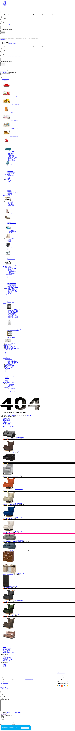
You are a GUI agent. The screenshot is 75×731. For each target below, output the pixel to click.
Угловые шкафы (11, 204)
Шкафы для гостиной (12, 283)
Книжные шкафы (11, 205)
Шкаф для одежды (11, 207)
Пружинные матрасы (9, 357)
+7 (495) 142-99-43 (60, 671)
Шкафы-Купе (17, 309)
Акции (4, 6)
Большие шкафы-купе (12, 313)
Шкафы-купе (10, 202)
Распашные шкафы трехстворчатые (15, 327)
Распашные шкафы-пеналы (13, 325)
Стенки (12, 255)
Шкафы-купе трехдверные (13, 312)
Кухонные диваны (11, 275)
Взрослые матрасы (9, 354)
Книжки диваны (11, 154)
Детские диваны (11, 156)
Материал (7, 179)
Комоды (12, 247)
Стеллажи (13, 213)
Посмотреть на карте (29, 679)
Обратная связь (3, 687)
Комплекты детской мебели (13, 295)
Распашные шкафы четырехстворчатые (15, 329)
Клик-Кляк (10, 194)
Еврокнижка (10, 187)
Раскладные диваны (12, 158)
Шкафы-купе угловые (12, 314)
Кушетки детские (11, 302)
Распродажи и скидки (7, 658)
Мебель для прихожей (9, 288)
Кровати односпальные (10, 346)
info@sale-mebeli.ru (4, 72)
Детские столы (10, 301)
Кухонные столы (11, 280)
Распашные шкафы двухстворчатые (15, 326)
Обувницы (10, 240)
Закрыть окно (3, 39)
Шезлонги (7, 371)
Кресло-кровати (11, 166)
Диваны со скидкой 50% (12, 375)
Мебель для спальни (9, 267)
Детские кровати (11, 297)
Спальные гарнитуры (12, 220)
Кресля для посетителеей (13, 361)
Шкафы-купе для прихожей (13, 316)
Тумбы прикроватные (12, 231)
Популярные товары (7, 657)
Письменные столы (9, 367)
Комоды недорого (11, 249)
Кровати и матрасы (14, 120)
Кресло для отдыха (11, 388)
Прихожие (13, 238)
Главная (4, 1)
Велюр (9, 181)
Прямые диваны (11, 152)
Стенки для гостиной (12, 284)
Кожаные (9, 183)
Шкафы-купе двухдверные (13, 311)
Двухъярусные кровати (9, 350)
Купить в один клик (5, 713)
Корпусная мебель (14, 96)
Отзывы (4, 2)
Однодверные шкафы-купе (13, 310)
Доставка (5, 5)
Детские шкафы (11, 299)
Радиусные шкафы (11, 337)
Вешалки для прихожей (12, 291)
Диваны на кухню (11, 160)
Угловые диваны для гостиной (14, 287)
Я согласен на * (11, 712)
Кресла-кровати (11, 270)
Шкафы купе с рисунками (13, 317)
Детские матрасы (8, 353)
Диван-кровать (10, 175)
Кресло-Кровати (11, 389)
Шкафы (12, 112)
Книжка (9, 189)
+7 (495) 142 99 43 (4, 688)
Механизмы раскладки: (9, 185)
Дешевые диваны (11, 159)
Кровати (9, 222)
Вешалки (9, 241)
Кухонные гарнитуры (12, 276)
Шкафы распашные (18, 324)
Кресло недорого (11, 173)
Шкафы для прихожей (12, 290)
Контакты (5, 4)
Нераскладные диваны (12, 157)
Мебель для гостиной (9, 282)
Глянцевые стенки (11, 256)
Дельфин (9, 190)
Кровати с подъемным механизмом (12, 348)
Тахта (9, 177)
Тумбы (9, 224)
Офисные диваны (8, 364)
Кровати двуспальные (9, 347)
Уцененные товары (6, 660)
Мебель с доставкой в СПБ (8, 144)
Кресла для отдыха (11, 165)
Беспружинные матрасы (10, 355)
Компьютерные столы (15, 265)
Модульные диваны (11, 155)
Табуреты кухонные (11, 279)
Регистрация (5, 9)
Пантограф (10, 191)
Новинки (5, 656)
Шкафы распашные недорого (13, 330)
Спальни (13, 219)
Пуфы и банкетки (11, 172)
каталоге (29, 415)
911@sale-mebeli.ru (4, 683)
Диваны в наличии (11, 374)
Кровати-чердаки (8, 351)
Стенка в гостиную (11, 259)
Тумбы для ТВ (10, 232)
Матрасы (9, 272)
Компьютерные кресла (12, 168)
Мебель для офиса (14, 128)
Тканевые (9, 180)
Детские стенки (11, 258)
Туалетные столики (11, 273)
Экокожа (9, 184)
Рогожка (9, 182)
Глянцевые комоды (11, 248)
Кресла (12, 164)
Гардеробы (13, 343)
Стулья (6, 380)
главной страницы (11, 415)
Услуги (4, 3)
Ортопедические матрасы (10, 352)
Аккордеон (10, 186)
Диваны (12, 151)
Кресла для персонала (12, 360)
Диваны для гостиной (12, 286)
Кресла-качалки (11, 170)
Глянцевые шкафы (11, 206)
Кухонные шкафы (11, 277)
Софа (9, 178)
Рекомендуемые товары (7, 659)
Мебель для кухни (8, 274)
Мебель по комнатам (15, 104)
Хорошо (25, 727)
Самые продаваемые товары (6, 428)
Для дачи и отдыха (14, 136)
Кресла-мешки (10, 171)
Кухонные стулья (11, 278)
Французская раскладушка (13, 192)
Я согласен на (11, 24)
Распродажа (13, 143)
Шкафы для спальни (12, 223)
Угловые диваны (11, 153)
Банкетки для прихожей (12, 289)
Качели (6, 370)
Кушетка (9, 176)
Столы (6, 379)
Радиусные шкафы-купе (12, 315)
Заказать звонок (3, 11)
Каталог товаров (5, 79)
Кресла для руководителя (13, 362)
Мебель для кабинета (9, 365)
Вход (4, 8)
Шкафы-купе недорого (12, 318)
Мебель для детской (9, 294)
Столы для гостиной (12, 285)
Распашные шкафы (11, 203)
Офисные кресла (11, 167)
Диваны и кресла (14, 88)
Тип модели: (7, 174)
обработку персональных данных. (14, 24)
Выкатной (10, 193)
